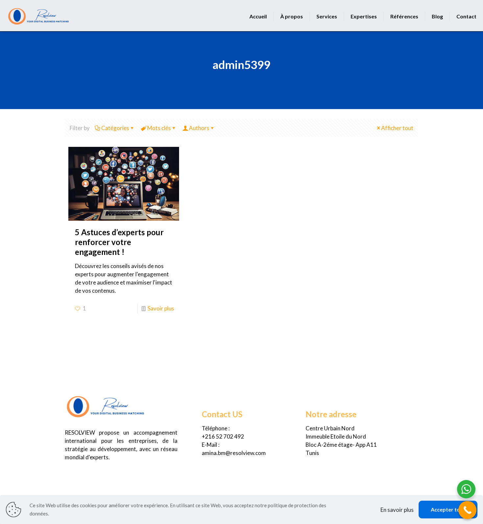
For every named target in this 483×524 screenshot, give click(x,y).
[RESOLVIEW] (39, 15)
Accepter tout (448, 509)
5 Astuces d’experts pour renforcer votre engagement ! (119, 242)
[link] (106, 405)
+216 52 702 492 (223, 436)
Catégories (115, 128)
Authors (199, 128)
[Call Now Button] (467, 510)
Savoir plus (161, 308)
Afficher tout (397, 128)
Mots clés (159, 128)
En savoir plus (397, 509)
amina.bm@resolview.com (234, 452)
